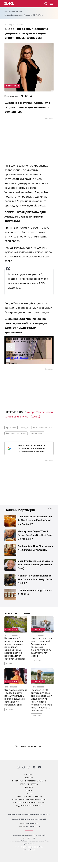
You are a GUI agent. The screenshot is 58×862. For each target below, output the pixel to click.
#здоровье (36, 660)
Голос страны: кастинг (13, 11)
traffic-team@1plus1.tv (29, 849)
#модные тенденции (16, 433)
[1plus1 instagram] (18, 767)
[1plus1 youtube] (39, 767)
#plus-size (11, 427)
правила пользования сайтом (29, 802)
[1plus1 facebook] (34, 767)
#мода (24, 427)
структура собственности (29, 796)
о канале (29, 774)
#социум (9, 709)
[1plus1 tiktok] (29, 767)
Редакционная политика (29, 805)
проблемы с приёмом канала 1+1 (29, 781)
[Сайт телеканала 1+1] (9, 4)
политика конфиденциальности (29, 799)
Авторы (29, 793)
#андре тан (37, 433)
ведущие (29, 790)
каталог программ (29, 784)
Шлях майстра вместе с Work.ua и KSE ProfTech (23, 15)
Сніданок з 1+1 (12, 86)
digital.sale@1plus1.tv (29, 844)
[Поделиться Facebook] (26, 96)
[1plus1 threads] (23, 767)
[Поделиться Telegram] (22, 96)
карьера (29, 787)
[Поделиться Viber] (31, 96)
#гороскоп (10, 663)
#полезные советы (42, 427)
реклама (29, 778)
